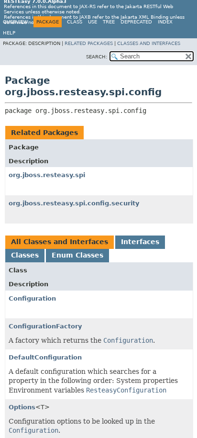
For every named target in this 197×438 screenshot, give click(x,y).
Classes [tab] (25, 255)
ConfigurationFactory (45, 326)
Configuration (32, 298)
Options (22, 407)
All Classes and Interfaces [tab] (59, 242)
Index (165, 21)
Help (9, 32)
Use (92, 21)
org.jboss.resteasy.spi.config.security (74, 203)
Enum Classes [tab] (77, 255)
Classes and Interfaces (148, 43)
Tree (109, 21)
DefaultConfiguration (45, 357)
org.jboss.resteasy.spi (47, 175)
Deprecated (136, 21)
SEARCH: (96, 56)
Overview (15, 21)
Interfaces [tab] (140, 242)
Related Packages (89, 43)
